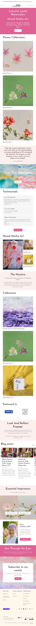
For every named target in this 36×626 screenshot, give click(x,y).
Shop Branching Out (24, 513)
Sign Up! (18, 578)
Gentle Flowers (7, 73)
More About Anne (25, 539)
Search (14, 593)
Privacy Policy (26, 596)
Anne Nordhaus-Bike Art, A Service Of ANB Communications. (20, 622)
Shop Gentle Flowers (11, 513)
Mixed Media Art (28, 266)
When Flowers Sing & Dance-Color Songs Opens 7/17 (7, 462)
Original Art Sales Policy (27, 604)
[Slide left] (16, 417)
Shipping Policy (26, 601)
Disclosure (25, 598)
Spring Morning (7, 107)
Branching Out (7, 142)
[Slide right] (20, 417)
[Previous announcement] (2, 2)
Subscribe (15, 596)
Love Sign (25, 251)
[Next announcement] (34, 2)
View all (33, 445)
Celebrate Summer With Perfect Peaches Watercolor (24, 462)
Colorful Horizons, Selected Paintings (13, 328)
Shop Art (18, 30)
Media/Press (5, 593)
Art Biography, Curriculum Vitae (6, 597)
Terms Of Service (26, 593)
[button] (2, 5)
